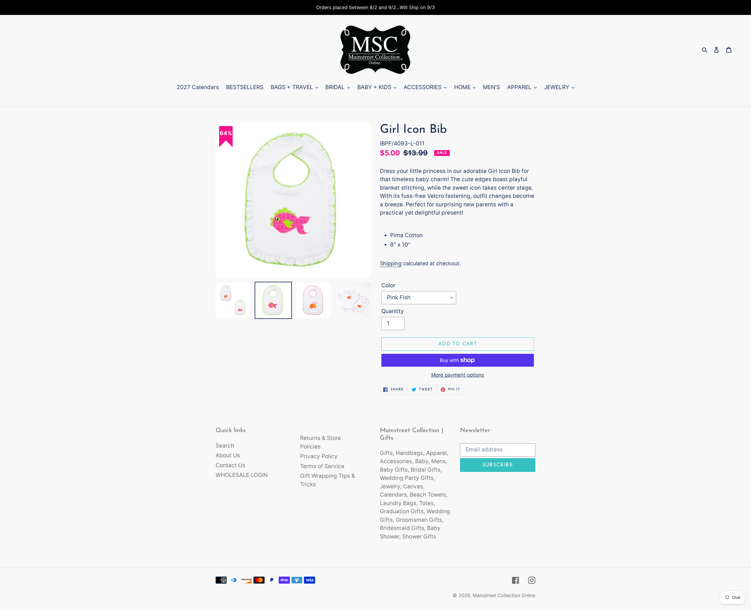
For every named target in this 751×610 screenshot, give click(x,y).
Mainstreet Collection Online (504, 595)
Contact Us (230, 465)
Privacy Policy (319, 456)
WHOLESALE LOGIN (242, 475)
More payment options (457, 375)
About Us (228, 455)
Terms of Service (322, 466)
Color (388, 285)
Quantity (392, 311)
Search (225, 445)
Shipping (391, 263)
